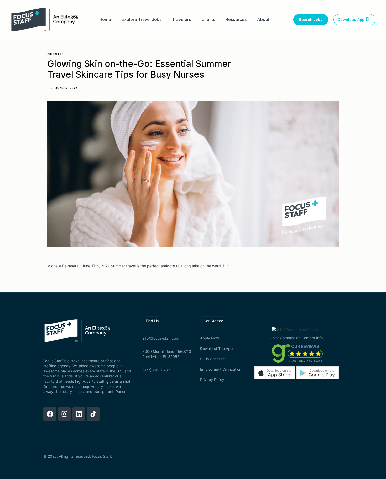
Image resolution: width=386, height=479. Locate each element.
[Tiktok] (93, 414)
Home (105, 19)
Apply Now (209, 338)
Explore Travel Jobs (141, 19)
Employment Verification (220, 369)
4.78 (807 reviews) (305, 361)
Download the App (216, 348)
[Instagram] (64, 414)
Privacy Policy (212, 379)
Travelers (181, 19)
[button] (274, 372)
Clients (208, 19)
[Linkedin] (78, 414)
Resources (236, 19)
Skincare (55, 54)
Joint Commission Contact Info (296, 338)
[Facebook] (49, 414)
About (263, 19)
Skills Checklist (213, 358)
